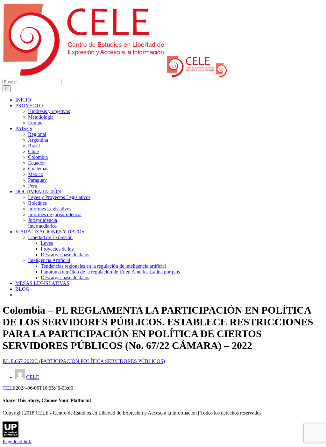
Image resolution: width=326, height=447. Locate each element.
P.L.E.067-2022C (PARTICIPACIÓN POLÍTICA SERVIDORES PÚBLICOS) (84, 361)
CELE (32, 377)
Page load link (17, 441)
